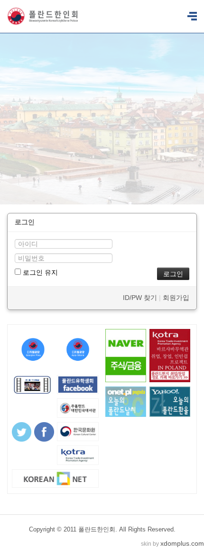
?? (192, 16)
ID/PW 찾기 (140, 297)
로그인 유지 (39, 272)
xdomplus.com (182, 543)
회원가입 (176, 297)
